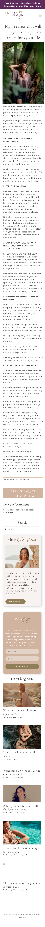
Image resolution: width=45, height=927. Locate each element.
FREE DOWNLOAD (22, 666)
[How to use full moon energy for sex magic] (22, 833)
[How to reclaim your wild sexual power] (22, 737)
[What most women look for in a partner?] (22, 695)
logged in (20, 510)
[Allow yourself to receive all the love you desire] (22, 793)
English (20, 717)
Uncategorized (24, 479)
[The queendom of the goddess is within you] (22, 871)
